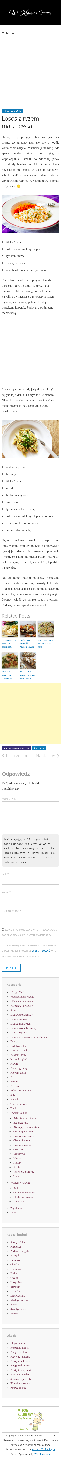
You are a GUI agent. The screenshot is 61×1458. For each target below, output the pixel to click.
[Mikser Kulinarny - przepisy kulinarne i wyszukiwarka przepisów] (30, 1430)
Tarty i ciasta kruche (23, 1171)
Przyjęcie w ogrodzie (21, 1370)
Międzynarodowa (19, 1300)
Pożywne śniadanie (20, 1356)
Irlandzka (15, 1286)
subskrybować (41, 950)
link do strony (11, 911)
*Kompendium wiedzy (22, 996)
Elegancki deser (18, 1343)
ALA (13, 1010)
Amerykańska (17, 1242)
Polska (13, 1304)
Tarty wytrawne (18, 1103)
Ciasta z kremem (21, 1140)
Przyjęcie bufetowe (20, 1361)
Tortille (14, 1108)
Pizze (13, 1077)
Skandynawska (18, 1309)
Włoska (14, 1313)
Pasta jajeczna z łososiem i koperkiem (9, 643)
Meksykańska (17, 1295)
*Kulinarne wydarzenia (22, 1001)
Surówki (14, 1099)
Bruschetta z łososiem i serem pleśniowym (27, 675)
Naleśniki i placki (19, 1059)
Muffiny (17, 1162)
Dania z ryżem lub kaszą (23, 1028)
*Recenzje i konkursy (21, 1005)
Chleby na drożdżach (24, 1192)
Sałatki (13, 1095)
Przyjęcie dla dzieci (20, 1365)
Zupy (13, 1212)
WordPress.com (42, 1454)
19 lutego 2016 (12, 111)
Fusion (13, 1273)
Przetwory (15, 1086)
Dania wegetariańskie (21, 1014)
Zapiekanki (16, 1208)
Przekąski (15, 1081)
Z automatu (19, 1201)
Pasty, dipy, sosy (18, 1068)
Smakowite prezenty (20, 1379)
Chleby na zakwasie (23, 1197)
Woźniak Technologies (43, 1449)
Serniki (17, 1167)
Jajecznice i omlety (20, 1050)
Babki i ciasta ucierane (24, 1118)
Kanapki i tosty (18, 1054)
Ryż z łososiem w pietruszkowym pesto (46, 643)
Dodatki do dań (18, 1046)
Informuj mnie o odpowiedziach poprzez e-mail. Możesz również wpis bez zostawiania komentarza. (30, 951)
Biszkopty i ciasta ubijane (26, 1127)
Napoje (14, 1063)
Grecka (14, 1277)
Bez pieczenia (20, 1122)
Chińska (14, 1264)
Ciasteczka (18, 1149)
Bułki (16, 1188)
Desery (14, 1041)
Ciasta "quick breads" (24, 1131)
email (5, 892)
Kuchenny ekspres (19, 1347)
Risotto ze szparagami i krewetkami (7, 675)
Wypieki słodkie (18, 1112)
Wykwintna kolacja (20, 1383)
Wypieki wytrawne (20, 1182)
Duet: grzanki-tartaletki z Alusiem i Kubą (27, 643)
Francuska (15, 1268)
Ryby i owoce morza (18, 748)
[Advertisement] (30, 76)
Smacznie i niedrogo (20, 1374)
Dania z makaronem (20, 1023)
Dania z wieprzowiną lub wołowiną (28, 1036)
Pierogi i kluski (18, 1072)
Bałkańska (15, 1260)
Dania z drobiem (18, 1019)
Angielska (15, 1246)
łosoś (40, 748)
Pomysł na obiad (18, 1352)
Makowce (18, 1158)
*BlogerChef (17, 992)
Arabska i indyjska (20, 1251)
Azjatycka (15, 1255)
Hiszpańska (16, 1282)
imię (4, 873)
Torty (16, 1176)
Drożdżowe (19, 1153)
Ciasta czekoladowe (23, 1136)
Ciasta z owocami (22, 1145)
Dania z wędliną (18, 1032)
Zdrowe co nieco (19, 1387)
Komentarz (9, 798)
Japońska (15, 1291)
